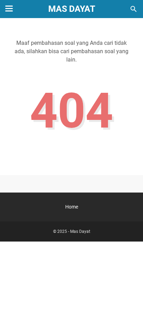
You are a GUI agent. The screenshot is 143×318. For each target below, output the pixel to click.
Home (71, 207)
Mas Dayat (71, 9)
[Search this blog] (133, 9)
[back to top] (129, 302)
